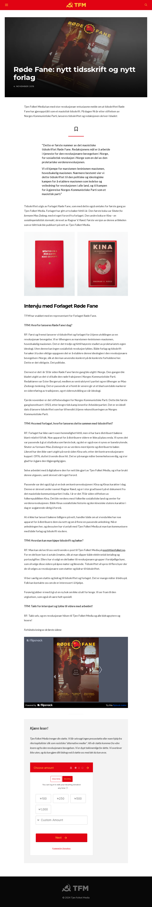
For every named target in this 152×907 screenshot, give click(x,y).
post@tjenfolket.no (114, 550)
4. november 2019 (24, 86)
